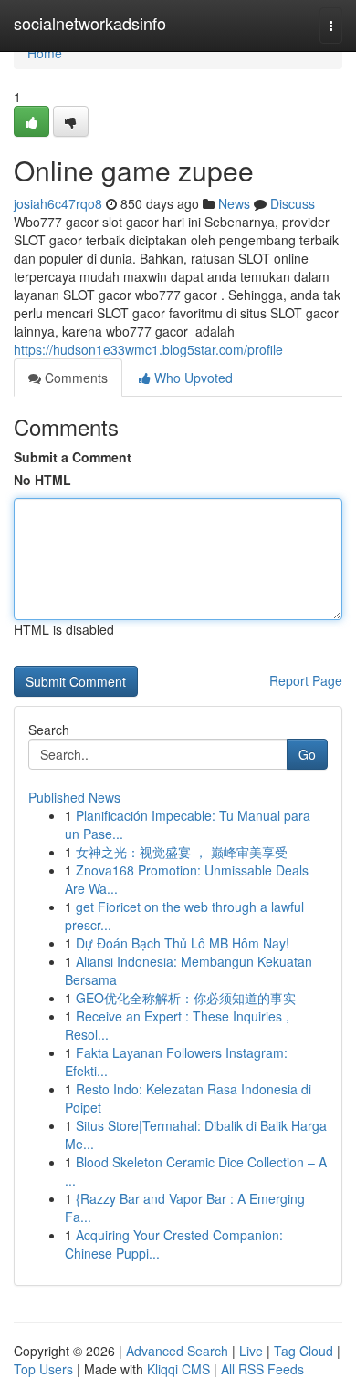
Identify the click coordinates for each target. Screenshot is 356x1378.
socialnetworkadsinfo (90, 23)
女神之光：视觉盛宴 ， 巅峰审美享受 (182, 852)
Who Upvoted (192, 377)
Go (307, 754)
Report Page (305, 680)
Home (44, 53)
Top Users (43, 1369)
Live (251, 1351)
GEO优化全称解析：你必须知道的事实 (186, 998)
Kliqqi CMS (178, 1369)
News (234, 203)
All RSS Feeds (262, 1369)
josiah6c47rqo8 (58, 203)
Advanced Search (177, 1351)
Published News (74, 797)
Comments (74, 377)
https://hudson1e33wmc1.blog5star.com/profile (148, 349)
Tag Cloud (303, 1351)
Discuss (292, 203)
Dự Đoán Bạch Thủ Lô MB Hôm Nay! (182, 943)
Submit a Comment (72, 457)
